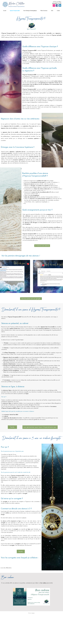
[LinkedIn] (60, 5)
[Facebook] (57, 5)
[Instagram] (54, 5)
